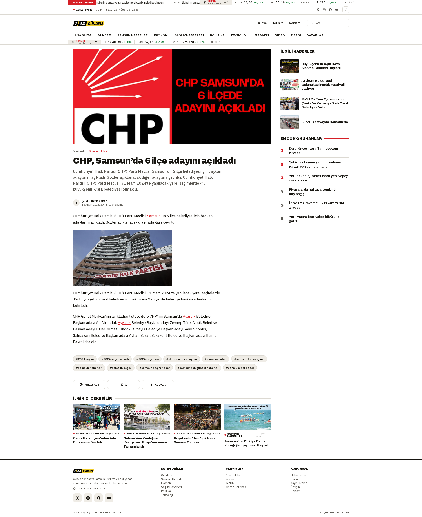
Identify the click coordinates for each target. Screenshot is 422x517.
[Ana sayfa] (89, 23)
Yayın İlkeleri (299, 483)
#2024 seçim (85, 359)
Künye (262, 23)
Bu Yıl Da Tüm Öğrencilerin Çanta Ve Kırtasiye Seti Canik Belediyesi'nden (97, 2)
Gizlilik (230, 483)
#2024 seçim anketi (115, 359)
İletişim (277, 23)
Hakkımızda (298, 475)
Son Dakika (233, 475)
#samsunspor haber (240, 368)
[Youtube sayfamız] (337, 10)
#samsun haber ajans (249, 359)
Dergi (296, 35)
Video (280, 35)
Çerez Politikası (236, 487)
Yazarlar (315, 35)
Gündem (104, 35)
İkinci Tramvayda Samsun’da (180, 2)
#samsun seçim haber (154, 368)
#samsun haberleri (89, 368)
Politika (217, 35)
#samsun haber (216, 359)
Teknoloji (240, 35)
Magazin (262, 35)
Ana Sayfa (79, 151)
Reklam (294, 23)
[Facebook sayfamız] (330, 10)
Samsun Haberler (132, 35)
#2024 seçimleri (147, 359)
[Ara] (312, 23)
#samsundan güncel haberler (197, 368)
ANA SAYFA (83, 35)
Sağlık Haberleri (189, 35)
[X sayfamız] (318, 10)
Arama (230, 479)
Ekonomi (161, 35)
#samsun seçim (121, 368)
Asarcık (189, 316)
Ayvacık (124, 322)
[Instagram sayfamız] (324, 10)
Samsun (153, 215)
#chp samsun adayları (181, 359)
